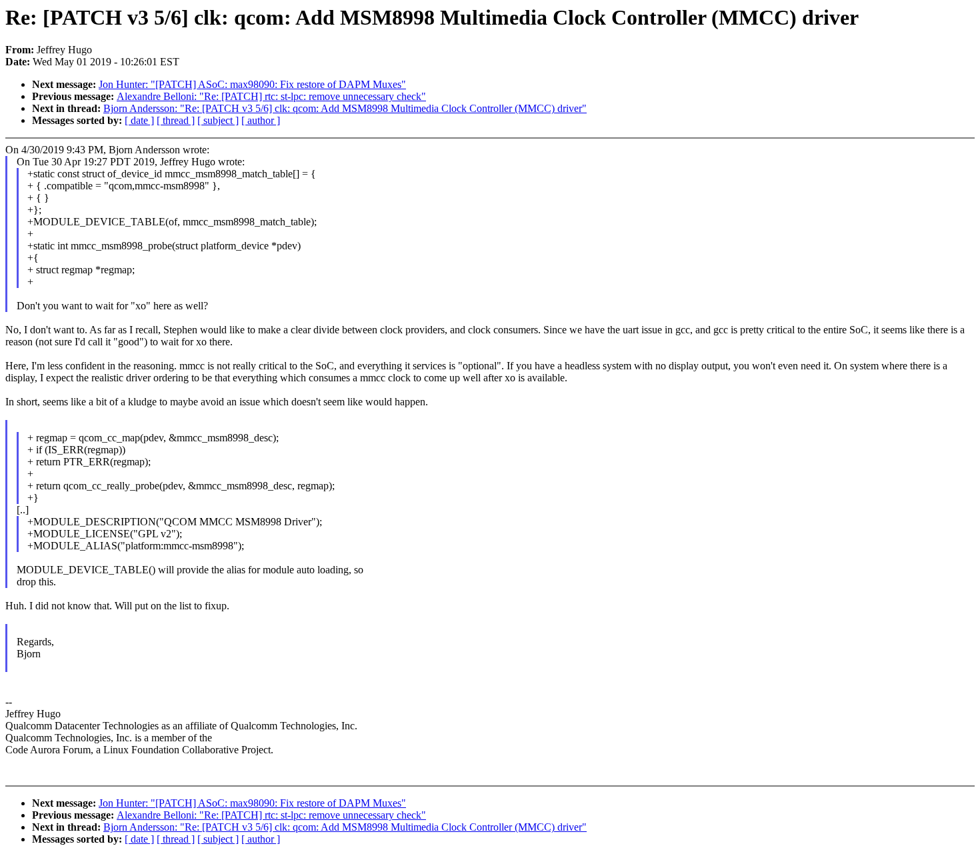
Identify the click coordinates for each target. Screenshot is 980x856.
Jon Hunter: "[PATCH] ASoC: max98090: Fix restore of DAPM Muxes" (252, 84)
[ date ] (139, 120)
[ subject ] (218, 120)
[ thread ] (176, 120)
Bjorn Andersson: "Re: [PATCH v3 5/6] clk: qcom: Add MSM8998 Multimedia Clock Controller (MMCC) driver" (345, 108)
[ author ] (260, 120)
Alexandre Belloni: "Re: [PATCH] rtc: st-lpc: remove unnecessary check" (271, 96)
